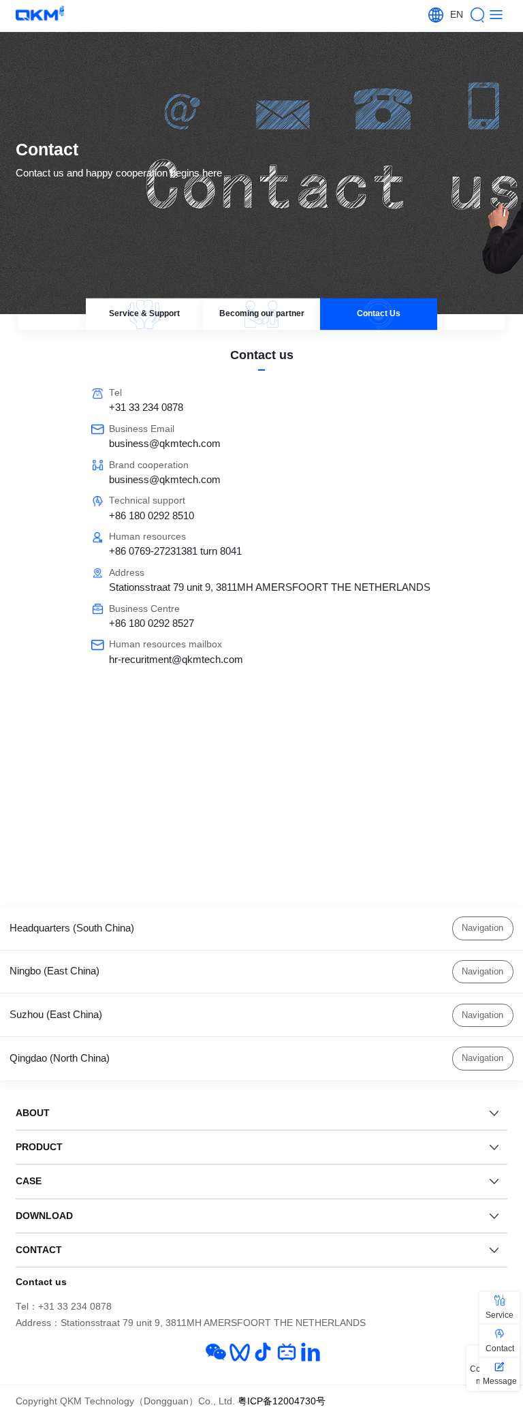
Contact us (41, 1281)
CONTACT (39, 1249)
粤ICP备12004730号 (282, 1401)
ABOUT (33, 1112)
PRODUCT (39, 1146)
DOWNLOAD (44, 1215)
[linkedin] (310, 1352)
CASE (29, 1180)
